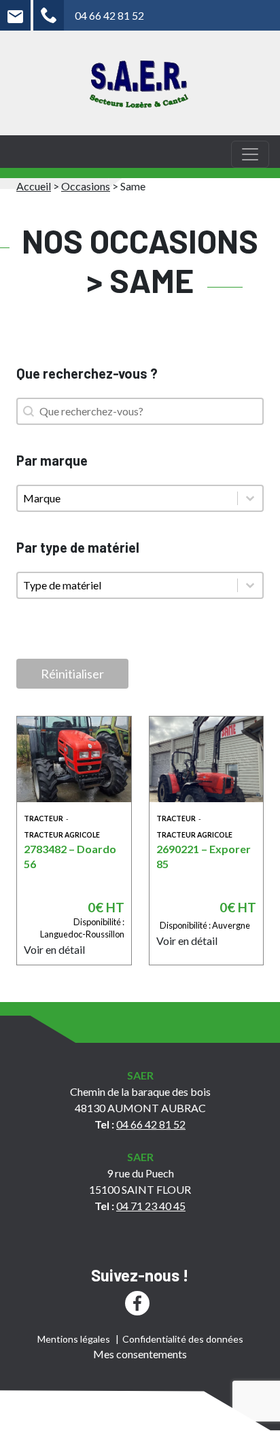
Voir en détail (54, 949)
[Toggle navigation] (250, 154)
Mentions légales (73, 1339)
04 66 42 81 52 (109, 15)
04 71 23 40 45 (151, 1205)
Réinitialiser (72, 673)
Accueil (33, 185)
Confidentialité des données (182, 1339)
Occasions (85, 185)
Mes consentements (140, 1353)
